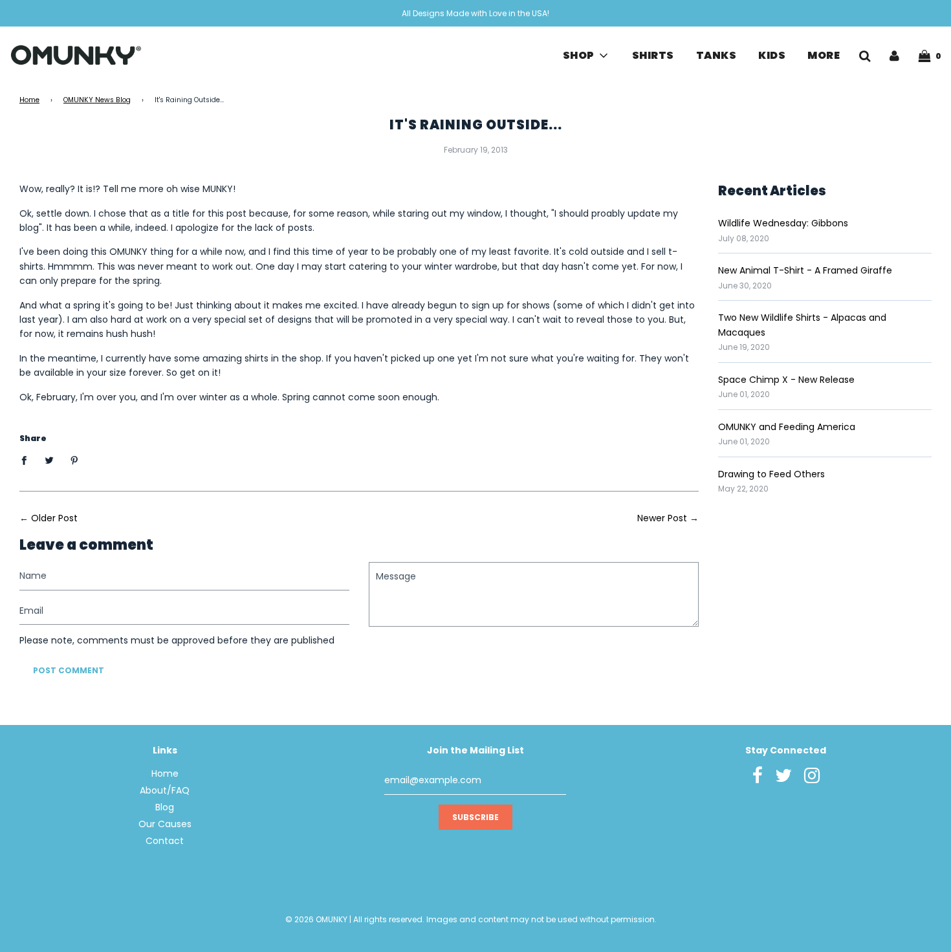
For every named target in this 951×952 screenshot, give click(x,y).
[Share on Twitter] (49, 459)
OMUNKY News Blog (97, 100)
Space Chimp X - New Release (786, 379)
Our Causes (164, 823)
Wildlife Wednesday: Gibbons (783, 223)
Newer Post (662, 518)
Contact (165, 840)
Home (29, 100)
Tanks (716, 55)
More (823, 55)
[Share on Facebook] (27, 459)
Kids (771, 55)
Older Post (54, 518)
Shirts (653, 55)
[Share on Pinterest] (74, 459)
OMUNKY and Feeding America (786, 426)
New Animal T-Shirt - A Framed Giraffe (805, 270)
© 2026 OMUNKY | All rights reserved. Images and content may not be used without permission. (471, 919)
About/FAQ (165, 790)
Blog (164, 807)
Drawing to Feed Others (771, 474)
